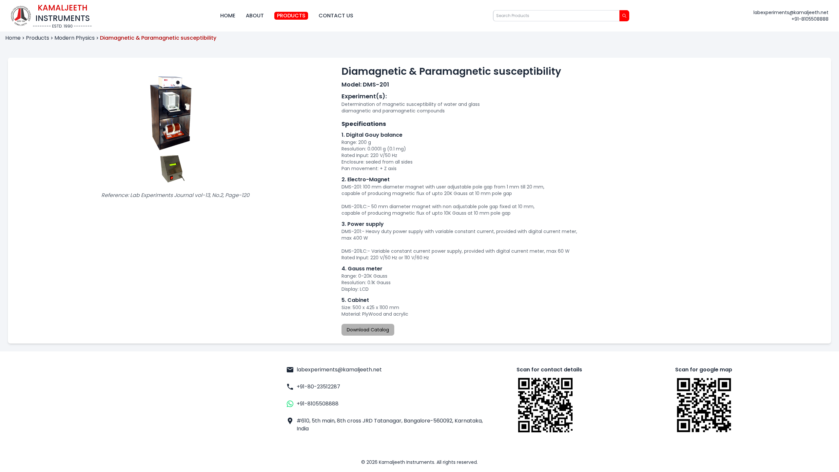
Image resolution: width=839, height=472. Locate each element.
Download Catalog (368, 329)
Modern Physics (74, 38)
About (255, 15)
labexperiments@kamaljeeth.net (791, 12)
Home (227, 15)
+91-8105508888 (810, 19)
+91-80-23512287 (318, 386)
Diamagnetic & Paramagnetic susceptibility (158, 38)
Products (291, 15)
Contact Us (336, 15)
